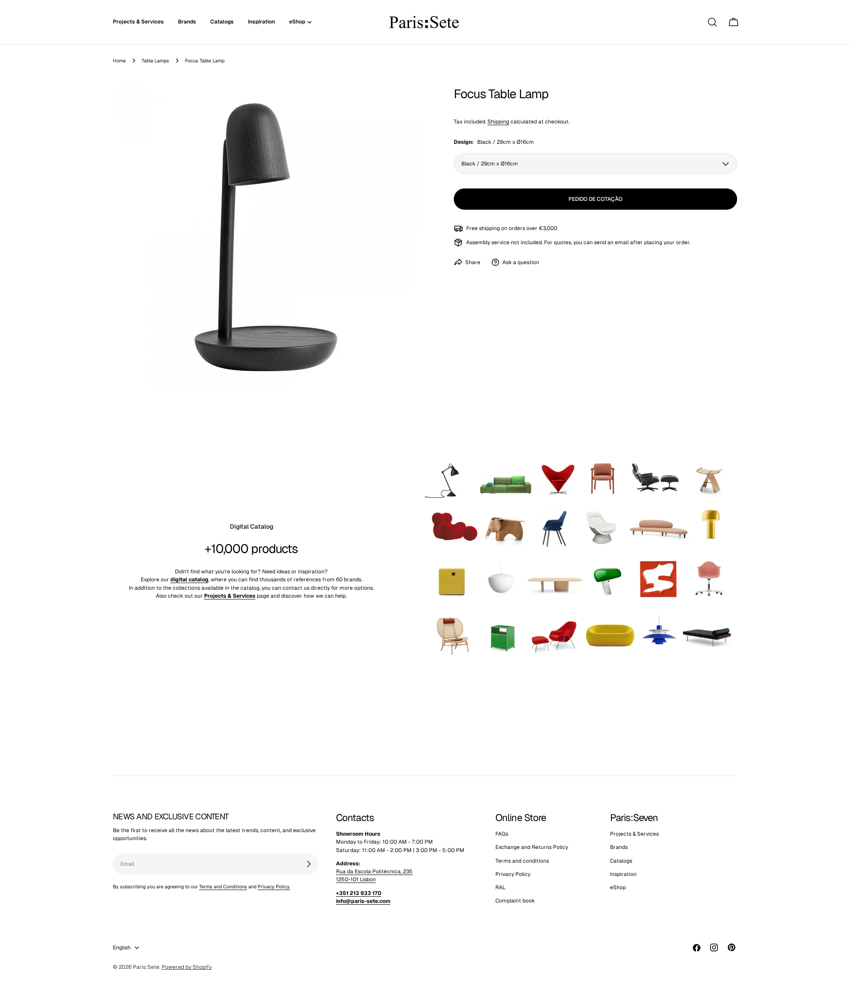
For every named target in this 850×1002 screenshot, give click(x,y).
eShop (618, 887)
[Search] (712, 22)
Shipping (498, 121)
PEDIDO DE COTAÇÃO (595, 199)
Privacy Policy (512, 874)
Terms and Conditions (223, 886)
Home (119, 61)
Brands (619, 847)
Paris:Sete (146, 967)
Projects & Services (634, 833)
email (622, 242)
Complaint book (515, 901)
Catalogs (621, 860)
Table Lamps (155, 61)
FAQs (501, 833)
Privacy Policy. (274, 886)
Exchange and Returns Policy (531, 847)
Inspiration (623, 874)
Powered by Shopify (187, 967)
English (122, 947)
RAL (500, 887)
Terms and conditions (522, 860)
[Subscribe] (308, 864)
